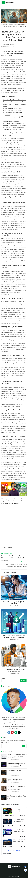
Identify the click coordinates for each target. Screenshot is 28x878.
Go (23, 746)
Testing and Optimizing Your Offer (14, 123)
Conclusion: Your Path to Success (12, 129)
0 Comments (17, 759)
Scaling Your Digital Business (11, 121)
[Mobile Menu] (26, 3)
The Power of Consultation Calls (14, 119)
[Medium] (15, 732)
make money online (15, 439)
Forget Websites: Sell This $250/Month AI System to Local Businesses (15, 772)
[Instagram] (8, 732)
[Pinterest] (12, 732)
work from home (8, 547)
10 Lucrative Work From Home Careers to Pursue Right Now (14, 670)
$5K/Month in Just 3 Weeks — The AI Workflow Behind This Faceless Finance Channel (17, 756)
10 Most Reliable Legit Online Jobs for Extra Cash (14, 602)
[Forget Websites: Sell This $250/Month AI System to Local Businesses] (3, 772)
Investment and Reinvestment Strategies (14, 125)
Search (3, 678)
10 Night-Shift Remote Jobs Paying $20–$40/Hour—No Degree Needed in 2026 (16, 796)
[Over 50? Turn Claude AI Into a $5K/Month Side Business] (3, 780)
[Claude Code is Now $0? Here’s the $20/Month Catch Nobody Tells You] (3, 764)
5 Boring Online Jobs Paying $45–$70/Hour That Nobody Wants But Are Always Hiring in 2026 (16, 788)
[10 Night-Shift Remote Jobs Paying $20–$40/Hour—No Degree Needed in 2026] (3, 797)
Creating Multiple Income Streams (14, 127)
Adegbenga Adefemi (8, 44)
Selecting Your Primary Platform (14, 108)
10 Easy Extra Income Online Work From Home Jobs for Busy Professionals (14, 636)
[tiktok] (19, 732)
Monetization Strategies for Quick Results (14, 117)
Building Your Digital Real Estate (12, 110)
